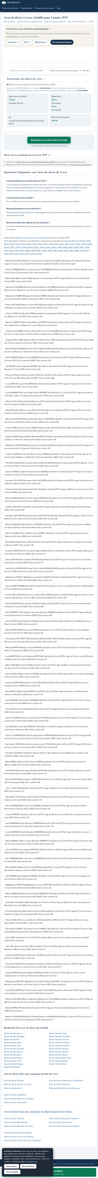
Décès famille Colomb (59, 1039)
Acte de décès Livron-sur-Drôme (18, 1136)
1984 (55, 251)
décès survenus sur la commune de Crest (34, 238)
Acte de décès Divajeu (14, 1080)
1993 (6, 251)
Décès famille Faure (13, 1033)
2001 (48, 247)
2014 (61, 244)
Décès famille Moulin (13, 1052)
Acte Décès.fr (13, 2)
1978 (82, 251)
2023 (12, 244)
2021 (23, 244)
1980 (76, 251)
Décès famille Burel (12, 1055)
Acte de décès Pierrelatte (60, 1122)
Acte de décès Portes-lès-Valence (64, 1126)
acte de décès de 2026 (74, 241)
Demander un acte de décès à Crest (49, 140)
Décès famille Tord (12, 1046)
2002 (42, 247)
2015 (56, 244)
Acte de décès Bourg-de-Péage (18, 1133)
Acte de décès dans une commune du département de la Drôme (38, 1112)
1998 (65, 247)
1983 (60, 251)
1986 (44, 251)
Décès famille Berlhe (13, 1058)
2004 (30, 247)
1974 (17, 254)
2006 (18, 247)
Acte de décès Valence (14, 1118)
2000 (54, 247)
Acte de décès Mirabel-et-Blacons (64, 1088)
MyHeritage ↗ (41, 42)
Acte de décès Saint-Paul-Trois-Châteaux (22, 1140)
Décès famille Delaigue (14, 1036)
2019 (34, 244)
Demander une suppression (80, 165)
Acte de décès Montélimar (16, 1122)
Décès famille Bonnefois (60, 1058)
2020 (28, 244)
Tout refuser (11, 1166)
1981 (71, 251)
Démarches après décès (44, 8)
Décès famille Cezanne (14, 1049)
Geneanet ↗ (13, 42)
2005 (24, 247)
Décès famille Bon (12, 1067)
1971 (32, 254)
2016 (50, 244)
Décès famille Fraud (58, 1033)
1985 (49, 251)
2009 (89, 244)
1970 (39, 254)
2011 (78, 244)
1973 (22, 254)
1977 (87, 251)
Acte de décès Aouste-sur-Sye (17, 1084)
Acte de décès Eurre (13, 1088)
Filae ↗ (27, 42)
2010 (83, 244)
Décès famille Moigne (13, 1064)
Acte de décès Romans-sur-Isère (18, 1126)
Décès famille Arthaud (59, 1042)
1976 (6, 254)
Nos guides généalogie (62, 42)
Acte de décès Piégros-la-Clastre (19, 1098)
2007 (12, 247)
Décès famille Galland (59, 1049)
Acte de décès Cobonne (59, 1084)
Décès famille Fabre (13, 1042)
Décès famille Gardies (59, 1052)
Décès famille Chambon (60, 1036)
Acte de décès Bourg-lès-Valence (64, 1118)
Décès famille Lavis (12, 1061)
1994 (87, 247)
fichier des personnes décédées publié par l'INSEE (36, 162)
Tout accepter (12, 1172)
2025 (88, 241)
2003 (36, 247)
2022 (17, 244)
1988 (33, 251)
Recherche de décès (10, 8)
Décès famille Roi (11, 1039)
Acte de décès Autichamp (15, 1102)
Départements (26, 8)
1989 (27, 251)
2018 (40, 244)
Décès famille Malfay (58, 1061)
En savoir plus (31, 1161)
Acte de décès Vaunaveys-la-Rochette (66, 1080)
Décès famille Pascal (58, 1055)
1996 (76, 247)
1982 (66, 251)
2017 (45, 244)
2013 (67, 244)
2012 (72, 244)
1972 (27, 254)
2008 (6, 247)
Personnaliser (28, 1166)
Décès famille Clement (59, 1046)
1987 (38, 251)
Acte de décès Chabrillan (15, 1095)
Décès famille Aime (58, 1064)
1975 (11, 254)
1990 (22, 251)
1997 (70, 247)
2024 (6, 244)
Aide (58, 8)
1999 (59, 247)
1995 (81, 247)
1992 (11, 251)
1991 (17, 251)
